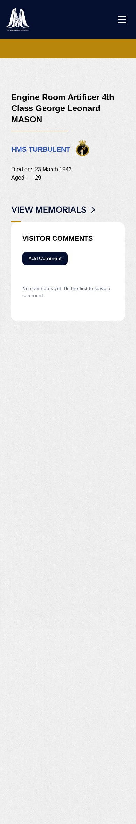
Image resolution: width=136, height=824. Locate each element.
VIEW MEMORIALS (48, 210)
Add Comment (45, 258)
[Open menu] (122, 19)
